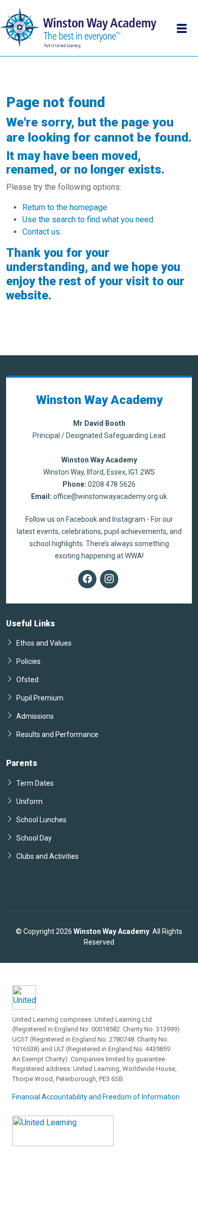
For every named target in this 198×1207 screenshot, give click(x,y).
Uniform (29, 801)
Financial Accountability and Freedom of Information (96, 1097)
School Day (34, 838)
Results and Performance (57, 734)
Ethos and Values (44, 643)
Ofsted (27, 679)
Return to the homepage (64, 207)
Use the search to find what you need (87, 219)
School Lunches (41, 819)
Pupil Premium (39, 697)
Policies (28, 661)
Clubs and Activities (47, 856)
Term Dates (35, 783)
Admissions (35, 716)
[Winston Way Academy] (78, 28)
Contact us (41, 232)
